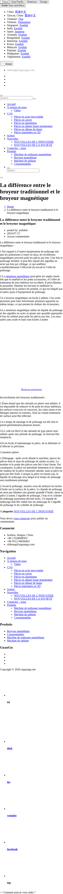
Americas (32, 2)
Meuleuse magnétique (31, 389)
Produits (11, 151)
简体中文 (20, 11)
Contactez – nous (16, 148)
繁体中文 (30, 15)
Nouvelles (12, 138)
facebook (12, 849)
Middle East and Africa (12, 5)
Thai (20, 18)
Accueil (11, 104)
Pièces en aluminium (25, 123)
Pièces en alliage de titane (28, 129)
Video (17, 110)
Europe (43, 2)
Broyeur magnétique (25, 157)
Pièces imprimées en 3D (27, 132)
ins (8, 782)
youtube (12, 815)
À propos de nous (17, 107)
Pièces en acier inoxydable (28, 116)
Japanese (19, 31)
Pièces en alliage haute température (33, 126)
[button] (18, 892)
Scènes (11, 135)
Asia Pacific (17, 2)
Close (4, 2)
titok (9, 748)
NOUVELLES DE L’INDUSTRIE (34, 141)
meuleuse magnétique (18, 276)
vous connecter (21, 518)
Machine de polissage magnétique (32, 154)
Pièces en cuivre (23, 119)
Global (8, 64)
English (24, 25)
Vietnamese (24, 22)
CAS (10, 113)
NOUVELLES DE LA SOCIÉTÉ (33, 145)
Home (10, 206)
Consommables (22, 163)
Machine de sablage (25, 160)
